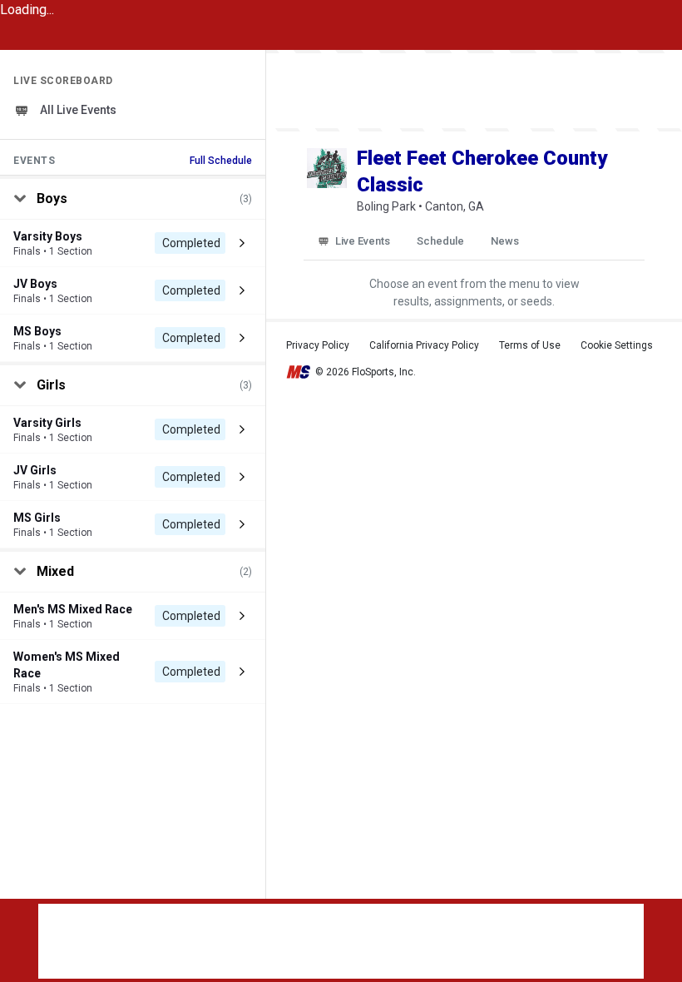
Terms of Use (530, 345)
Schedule (440, 241)
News (505, 241)
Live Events (362, 241)
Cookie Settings (617, 345)
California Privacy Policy (424, 345)
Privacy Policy (317, 345)
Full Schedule (221, 160)
